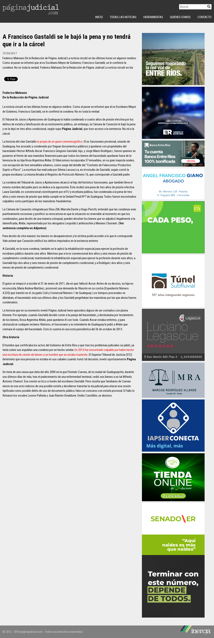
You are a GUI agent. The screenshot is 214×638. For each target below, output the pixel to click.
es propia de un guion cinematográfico (59, 141)
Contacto (204, 17)
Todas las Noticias (123, 17)
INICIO (99, 17)
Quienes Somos (180, 17)
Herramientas (153, 17)
